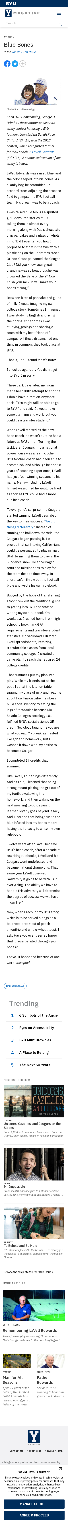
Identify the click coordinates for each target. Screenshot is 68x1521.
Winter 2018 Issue (24, 52)
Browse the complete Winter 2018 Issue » (28, 1272)
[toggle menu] (59, 13)
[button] (60, 1468)
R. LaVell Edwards (41, 152)
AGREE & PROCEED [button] (34, 1515)
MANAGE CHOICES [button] (34, 1504)
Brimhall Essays (15, 985)
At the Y (9, 37)
